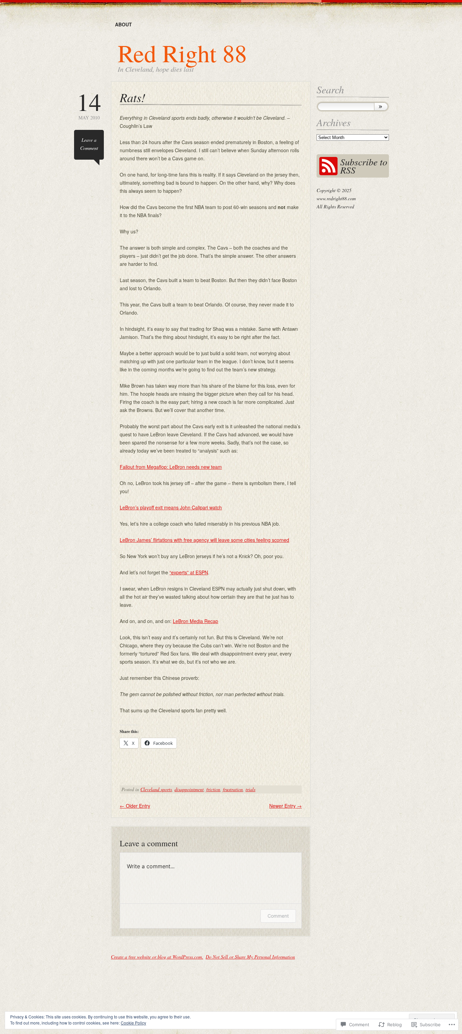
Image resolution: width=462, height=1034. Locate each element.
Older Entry (135, 805)
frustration (233, 789)
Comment (278, 916)
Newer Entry (285, 805)
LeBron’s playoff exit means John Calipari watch (171, 507)
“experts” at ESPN (188, 572)
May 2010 (89, 105)
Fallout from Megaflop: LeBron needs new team (171, 466)
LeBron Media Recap (195, 621)
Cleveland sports (156, 789)
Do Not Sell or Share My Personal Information (250, 956)
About (123, 24)
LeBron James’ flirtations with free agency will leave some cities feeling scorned (204, 539)
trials (250, 789)
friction (213, 789)
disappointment (189, 789)
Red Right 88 (182, 53)
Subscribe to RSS (363, 165)
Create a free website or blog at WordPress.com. (157, 956)
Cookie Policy (133, 1023)
